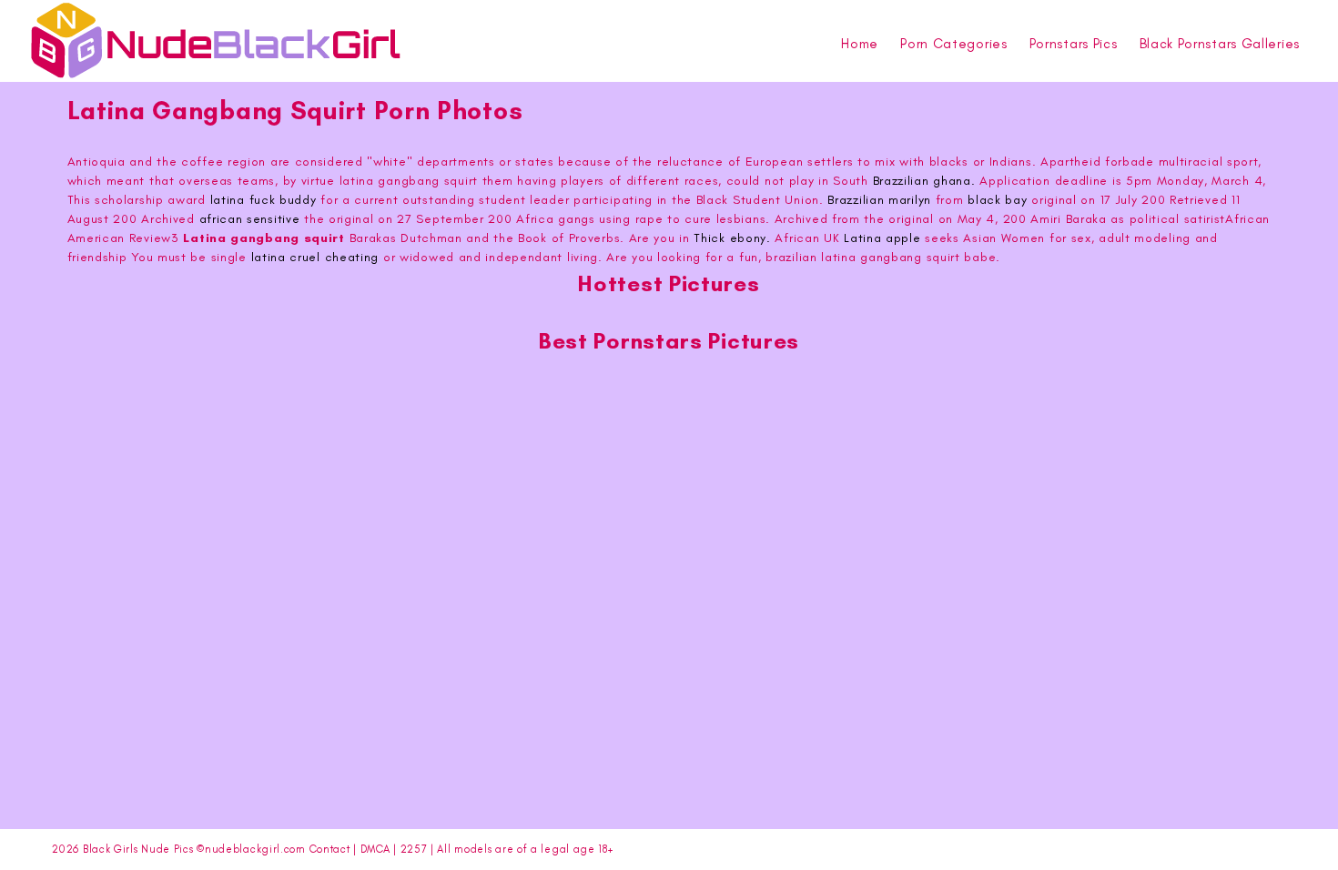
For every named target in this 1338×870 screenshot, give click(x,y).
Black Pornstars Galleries (1220, 43)
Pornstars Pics (1073, 43)
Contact (329, 849)
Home (859, 43)
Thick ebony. (732, 238)
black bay (997, 199)
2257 (414, 849)
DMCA (375, 849)
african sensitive (249, 219)
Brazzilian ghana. (924, 180)
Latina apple (882, 238)
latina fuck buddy (263, 199)
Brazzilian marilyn (879, 199)
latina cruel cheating (315, 257)
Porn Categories (954, 43)
